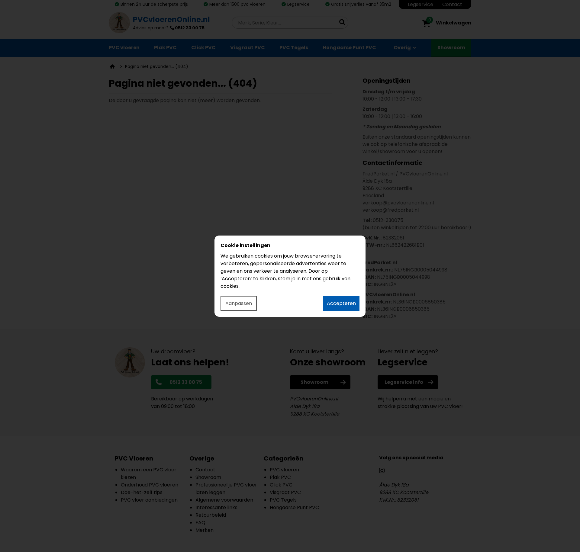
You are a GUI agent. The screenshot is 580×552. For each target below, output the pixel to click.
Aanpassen (238, 303)
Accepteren (341, 303)
